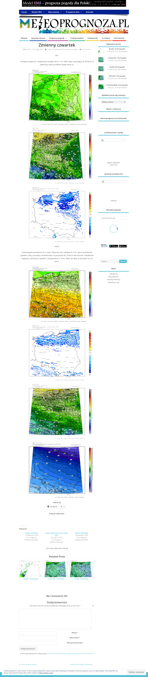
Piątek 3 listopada (81, 533)
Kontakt (89, 12)
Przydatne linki (72, 12)
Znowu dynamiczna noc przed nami (56, 534)
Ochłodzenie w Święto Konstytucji (81, 664)
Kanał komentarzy (113, 279)
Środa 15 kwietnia (31, 533)
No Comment (86, 49)
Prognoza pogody (56, 38)
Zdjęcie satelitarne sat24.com (113, 164)
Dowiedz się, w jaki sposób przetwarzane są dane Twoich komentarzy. (71, 654)
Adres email (75, 638)
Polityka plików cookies (45, 673)
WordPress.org (113, 282)
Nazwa (75, 633)
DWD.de (114, 201)
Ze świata (106, 38)
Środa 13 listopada (30, 579)
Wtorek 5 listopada (117, 76)
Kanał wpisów (114, 277)
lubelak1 (28, 49)
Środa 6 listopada (81, 579)
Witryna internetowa (74, 643)
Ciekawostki (93, 38)
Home (24, 12)
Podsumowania (77, 38)
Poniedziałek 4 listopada (117, 85)
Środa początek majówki (28, 664)
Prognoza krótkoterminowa (56, 49)
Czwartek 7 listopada (56, 579)
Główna (24, 38)
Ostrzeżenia (119, 38)
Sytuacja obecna (38, 38)
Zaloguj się (114, 274)
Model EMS (37, 12)
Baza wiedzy (53, 12)
